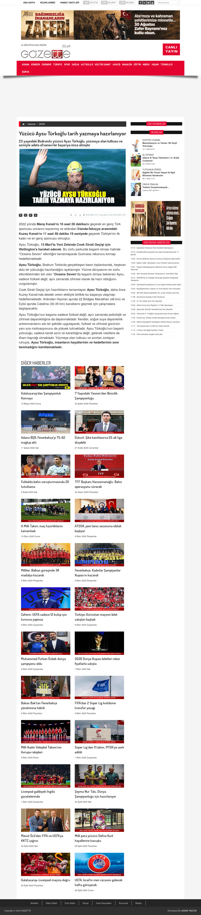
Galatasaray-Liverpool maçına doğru (45, 880)
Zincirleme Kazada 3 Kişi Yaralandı (148, 297)
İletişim (138, 903)
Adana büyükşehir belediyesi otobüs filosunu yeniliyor (155, 321)
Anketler (34, 903)
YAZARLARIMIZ (47, 2)
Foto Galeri (70, 903)
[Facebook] (20, 215)
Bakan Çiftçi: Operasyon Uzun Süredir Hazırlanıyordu (155, 262)
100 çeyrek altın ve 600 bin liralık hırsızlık (150, 326)
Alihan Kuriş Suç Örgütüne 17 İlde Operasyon (152, 305)
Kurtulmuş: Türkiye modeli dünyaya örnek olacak (153, 317)
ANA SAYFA (29, 2)
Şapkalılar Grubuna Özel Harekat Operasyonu (152, 247)
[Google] (30, 215)
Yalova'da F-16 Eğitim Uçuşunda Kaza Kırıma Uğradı (155, 313)
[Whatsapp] (35, 215)
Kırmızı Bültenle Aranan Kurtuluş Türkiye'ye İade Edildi (155, 258)
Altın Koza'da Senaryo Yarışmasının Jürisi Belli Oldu (154, 273)
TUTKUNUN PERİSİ (151, 154)
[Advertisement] (100, 96)
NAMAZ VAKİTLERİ (69, 2)
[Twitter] (25, 215)
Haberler (32, 124)
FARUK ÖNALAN (150, 169)
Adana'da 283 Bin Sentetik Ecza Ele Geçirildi (151, 309)
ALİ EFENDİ (148, 139)
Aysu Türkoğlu (30, 264)
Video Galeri (51, 903)
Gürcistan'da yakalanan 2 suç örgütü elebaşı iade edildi (156, 284)
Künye (86, 903)
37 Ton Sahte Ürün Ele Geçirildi (146, 301)
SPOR (42, 124)
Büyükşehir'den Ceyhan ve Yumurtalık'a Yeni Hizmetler (155, 288)
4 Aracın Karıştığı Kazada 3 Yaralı (147, 330)
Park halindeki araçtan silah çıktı (146, 334)
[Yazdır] (71, 215)
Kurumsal (123, 903)
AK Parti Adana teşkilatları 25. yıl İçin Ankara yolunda (155, 292)
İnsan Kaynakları (104, 903)
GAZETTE (26, 910)
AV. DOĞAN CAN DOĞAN (154, 184)
